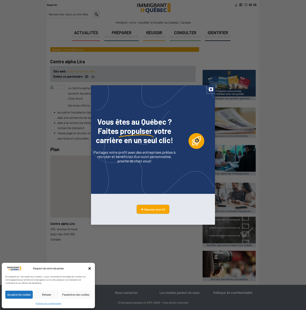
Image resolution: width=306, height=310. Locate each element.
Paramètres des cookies (75, 294)
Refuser (46, 294)
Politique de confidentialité (48, 303)
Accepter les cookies (19, 294)
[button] (89, 268)
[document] (153, 155)
